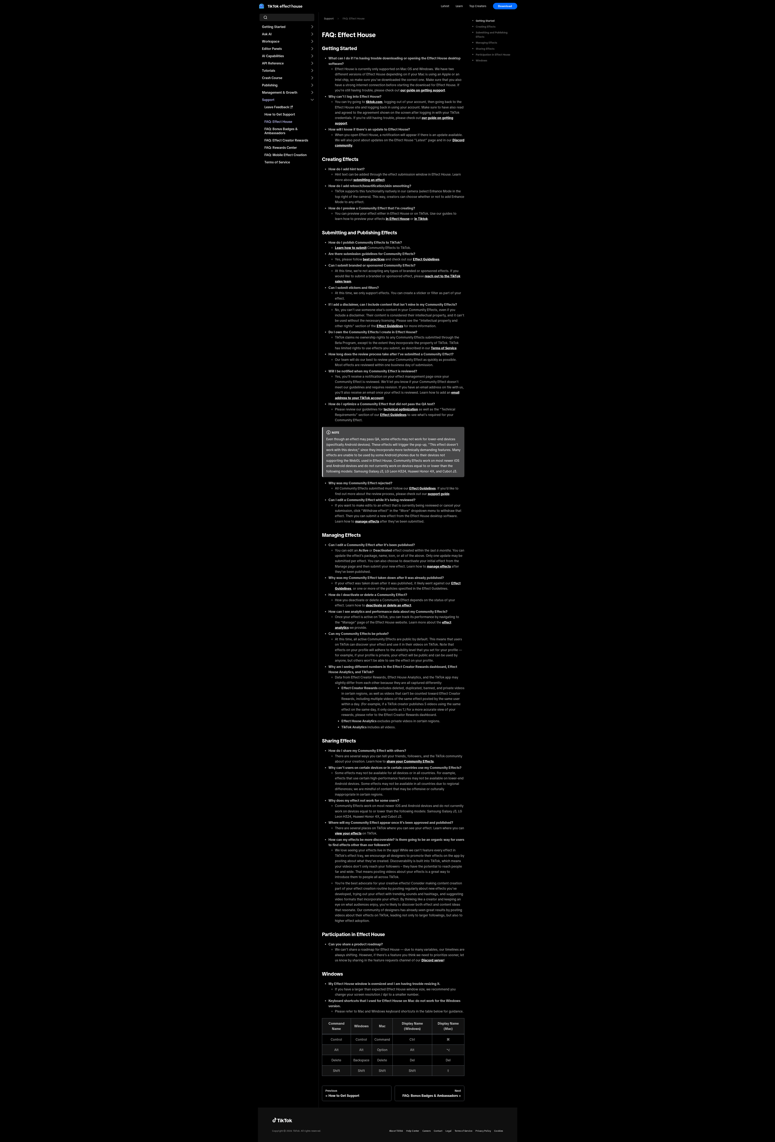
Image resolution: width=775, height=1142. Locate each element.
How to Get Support (279, 114)
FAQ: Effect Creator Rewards (286, 140)
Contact (438, 1131)
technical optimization (401, 409)
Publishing (270, 85)
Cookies (498, 1131)
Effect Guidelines (426, 259)
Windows (481, 60)
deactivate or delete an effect (388, 605)
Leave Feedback (276, 107)
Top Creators (477, 6)
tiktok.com (374, 102)
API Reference (273, 63)
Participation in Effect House (493, 54)
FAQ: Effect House (278, 121)
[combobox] (288, 17)
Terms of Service (277, 162)
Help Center (412, 1131)
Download (505, 6)
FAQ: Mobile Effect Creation (285, 155)
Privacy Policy (483, 1131)
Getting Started (273, 27)
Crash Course (272, 78)
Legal (448, 1131)
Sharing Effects (485, 48)
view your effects (348, 833)
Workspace (270, 41)
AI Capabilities (273, 56)
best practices (374, 259)
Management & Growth (279, 92)
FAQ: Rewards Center (280, 147)
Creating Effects (485, 26)
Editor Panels (272, 48)
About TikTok (396, 1131)
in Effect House (397, 219)
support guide (438, 494)
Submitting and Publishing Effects (492, 34)
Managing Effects (486, 42)
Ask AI (267, 34)
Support (268, 100)
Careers (426, 1131)
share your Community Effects (410, 761)
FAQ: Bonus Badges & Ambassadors (281, 131)
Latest (445, 6)
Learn (459, 6)
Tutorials (268, 70)
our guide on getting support (422, 90)
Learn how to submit (351, 248)
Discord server (432, 960)
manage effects (367, 521)
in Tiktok (421, 219)
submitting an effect (369, 180)
